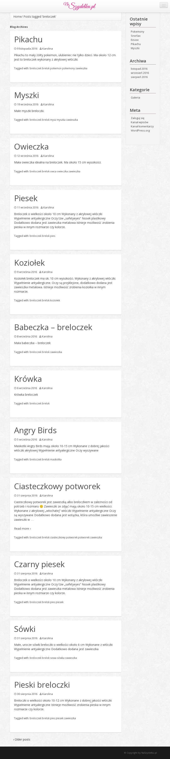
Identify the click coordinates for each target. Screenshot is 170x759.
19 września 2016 (27, 104)
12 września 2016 (27, 156)
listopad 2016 (139, 69)
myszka (61, 120)
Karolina (47, 48)
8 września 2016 (27, 336)
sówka (60, 658)
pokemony (68, 68)
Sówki (24, 628)
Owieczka (31, 146)
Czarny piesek (39, 564)
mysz (53, 120)
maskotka (56, 459)
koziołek (55, 300)
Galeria (135, 97)
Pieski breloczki (42, 684)
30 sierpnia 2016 (27, 694)
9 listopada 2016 (27, 48)
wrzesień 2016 (140, 73)
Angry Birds (35, 430)
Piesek (26, 198)
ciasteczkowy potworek (64, 537)
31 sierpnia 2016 (27, 495)
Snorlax (136, 36)
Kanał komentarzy (142, 126)
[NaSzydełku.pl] (80, 6)
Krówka (28, 378)
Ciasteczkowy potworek (57, 486)
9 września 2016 (27, 272)
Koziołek (29, 262)
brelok (46, 68)
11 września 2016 (27, 207)
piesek (59, 602)
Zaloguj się (137, 118)
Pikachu (28, 39)
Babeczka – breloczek (53, 327)
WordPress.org (140, 130)
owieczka (62, 171)
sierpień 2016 (139, 77)
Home (17, 16)
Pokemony (137, 31)
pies (52, 236)
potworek (84, 537)
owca (53, 171)
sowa (53, 658)
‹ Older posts (21, 739)
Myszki (26, 95)
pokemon (56, 68)
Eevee (135, 40)
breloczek (35, 68)
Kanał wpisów (139, 122)
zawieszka (81, 68)
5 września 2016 (27, 439)
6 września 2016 (27, 388)
